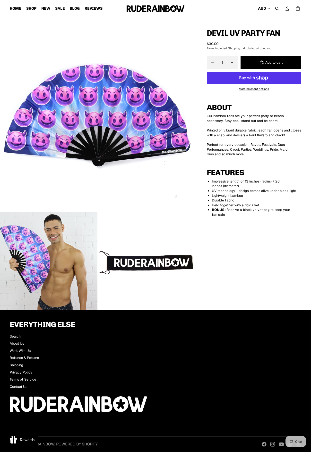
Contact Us (18, 386)
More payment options (254, 89)
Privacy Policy (21, 372)
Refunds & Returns (24, 358)
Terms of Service (23, 379)
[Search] (277, 8)
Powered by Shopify (77, 444)
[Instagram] (273, 444)
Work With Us (20, 350)
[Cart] (298, 8)
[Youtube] (281, 444)
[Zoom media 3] (146, 261)
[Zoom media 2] (49, 261)
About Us (17, 343)
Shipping (16, 365)
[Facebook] (264, 444)
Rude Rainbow (39, 444)
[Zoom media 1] (97, 114)
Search (15, 336)
